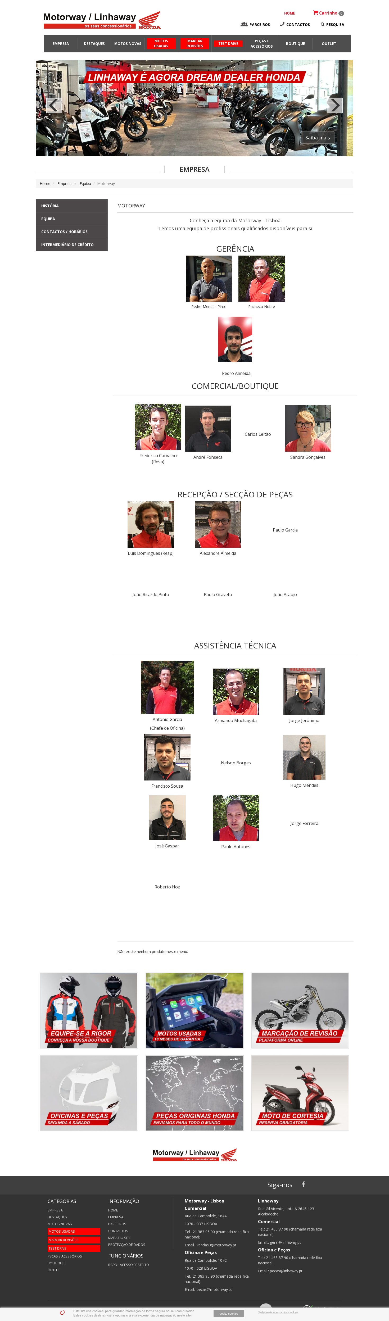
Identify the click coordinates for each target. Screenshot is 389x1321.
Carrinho (330, 13)
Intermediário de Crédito (67, 244)
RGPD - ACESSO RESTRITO (128, 1265)
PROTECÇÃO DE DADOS (126, 1244)
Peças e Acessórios (65, 1256)
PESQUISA (335, 24)
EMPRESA (115, 1217)
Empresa (61, 43)
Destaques (94, 43)
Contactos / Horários (64, 231)
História (50, 205)
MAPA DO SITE (119, 1238)
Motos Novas (127, 43)
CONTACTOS (298, 24)
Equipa (85, 183)
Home (45, 183)
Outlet (329, 43)
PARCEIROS (260, 24)
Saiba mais (317, 137)
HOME (289, 13)
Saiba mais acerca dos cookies (278, 1312)
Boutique (295, 43)
